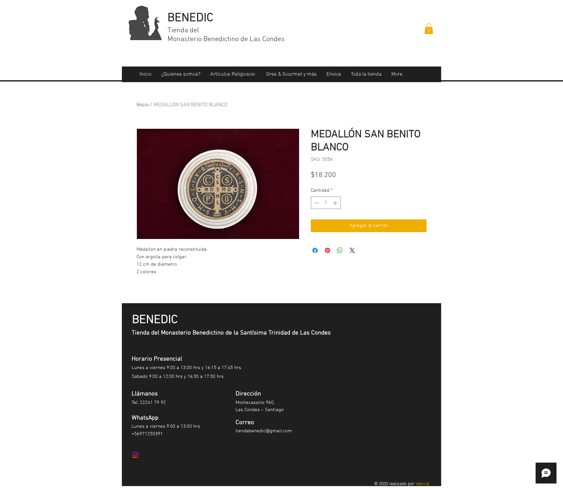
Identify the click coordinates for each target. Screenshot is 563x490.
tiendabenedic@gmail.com (264, 431)
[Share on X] (352, 250)
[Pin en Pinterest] (327, 250)
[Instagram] (135, 455)
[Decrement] (316, 203)
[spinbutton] (326, 203)
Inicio (143, 105)
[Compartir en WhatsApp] (340, 250)
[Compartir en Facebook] (315, 250)
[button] (428, 28)
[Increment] (335, 203)
